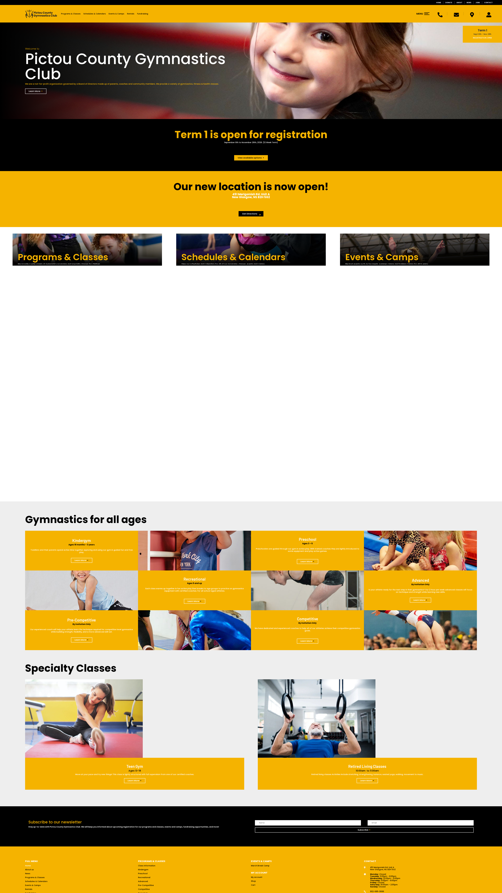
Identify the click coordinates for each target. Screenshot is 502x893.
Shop (253, 881)
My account (256, 877)
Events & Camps (116, 13)
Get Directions (249, 213)
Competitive (144, 889)
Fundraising (142, 13)
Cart (253, 885)
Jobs (478, 2)
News (469, 2)
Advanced (143, 881)
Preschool (143, 874)
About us (29, 870)
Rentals (130, 13)
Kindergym (143, 870)
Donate (448, 2)
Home (438, 2)
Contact (488, 2)
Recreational (144, 878)
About (459, 2)
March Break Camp (260, 866)
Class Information (146, 866)
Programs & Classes (71, 13)
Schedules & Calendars (94, 13)
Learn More (34, 91)
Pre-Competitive (146, 885)
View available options (250, 157)
